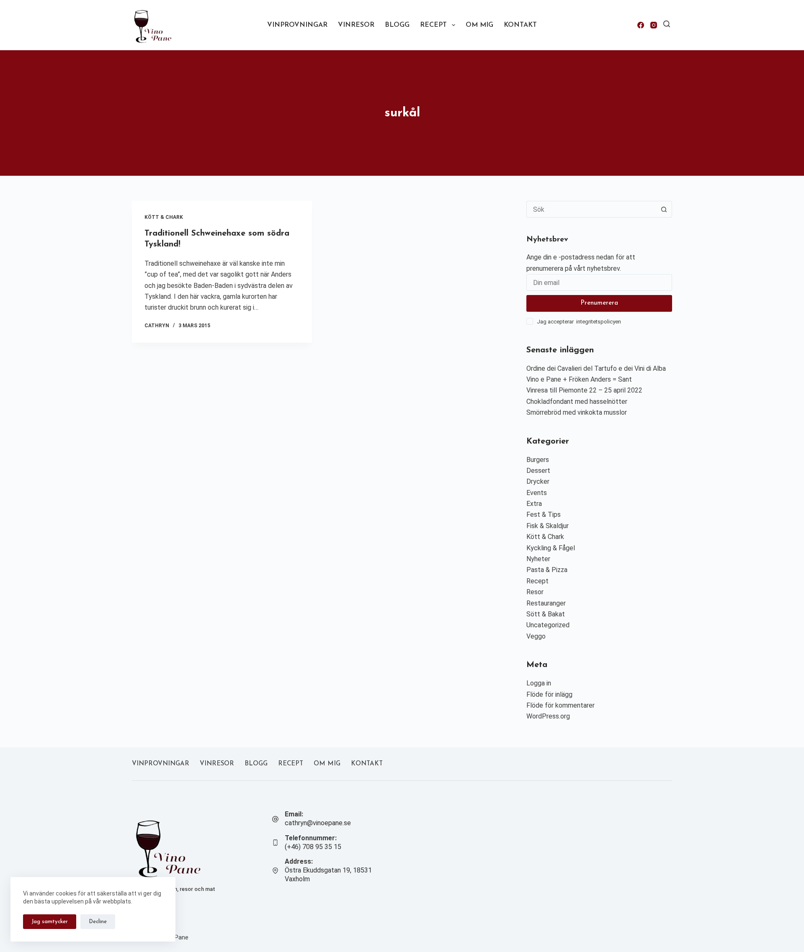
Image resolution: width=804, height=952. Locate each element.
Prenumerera (599, 303)
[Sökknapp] (664, 209)
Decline (98, 921)
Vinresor (356, 25)
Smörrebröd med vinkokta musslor (576, 412)
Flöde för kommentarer (560, 705)
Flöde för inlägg (549, 694)
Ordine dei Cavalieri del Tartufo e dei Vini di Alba (596, 368)
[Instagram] (653, 25)
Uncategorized (548, 625)
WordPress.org (548, 716)
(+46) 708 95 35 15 (313, 847)
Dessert (538, 471)
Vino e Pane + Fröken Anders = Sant (579, 379)
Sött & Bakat (545, 614)
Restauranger (546, 603)
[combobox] (591, 209)
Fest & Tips (543, 514)
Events (536, 493)
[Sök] (666, 24)
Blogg (397, 25)
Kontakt (520, 25)
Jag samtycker (49, 921)
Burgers (537, 460)
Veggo (536, 636)
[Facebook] (640, 25)
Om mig (479, 25)
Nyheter (538, 559)
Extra (534, 504)
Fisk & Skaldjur (547, 526)
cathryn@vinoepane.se (318, 823)
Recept (433, 25)
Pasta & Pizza (546, 570)
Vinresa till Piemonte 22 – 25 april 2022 (584, 390)
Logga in (538, 683)
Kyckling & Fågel (550, 548)
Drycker (537, 481)
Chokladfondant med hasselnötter (576, 401)
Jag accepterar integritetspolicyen (579, 321)
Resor (535, 592)
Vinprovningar (297, 25)
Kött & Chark (163, 217)
